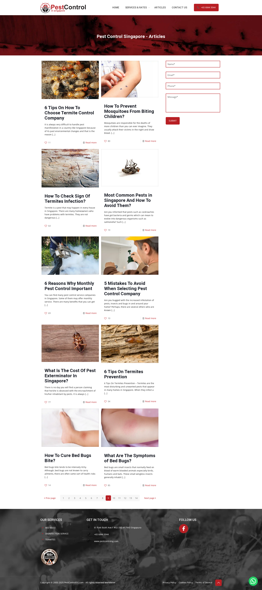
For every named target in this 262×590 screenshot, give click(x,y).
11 (119, 498)
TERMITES (50, 539)
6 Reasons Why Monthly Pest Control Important (69, 286)
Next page (149, 498)
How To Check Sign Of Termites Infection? (67, 198)
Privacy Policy (169, 582)
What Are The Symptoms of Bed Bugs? (129, 458)
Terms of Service (203, 582)
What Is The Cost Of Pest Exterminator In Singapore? (70, 375)
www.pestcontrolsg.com (106, 541)
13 (130, 498)
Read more (91, 142)
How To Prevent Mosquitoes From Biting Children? (129, 111)
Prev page (51, 498)
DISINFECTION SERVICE (57, 533)
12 (125, 498)
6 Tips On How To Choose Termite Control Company (69, 113)
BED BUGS (50, 527)
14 (136, 498)
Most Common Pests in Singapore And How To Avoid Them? (128, 200)
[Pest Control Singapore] (63, 7)
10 (114, 498)
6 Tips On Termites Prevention (123, 374)
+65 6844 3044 (208, 7)
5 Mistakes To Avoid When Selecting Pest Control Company (125, 288)
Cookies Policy (186, 582)
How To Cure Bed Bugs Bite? (68, 458)
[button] (253, 581)
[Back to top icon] (218, 583)
